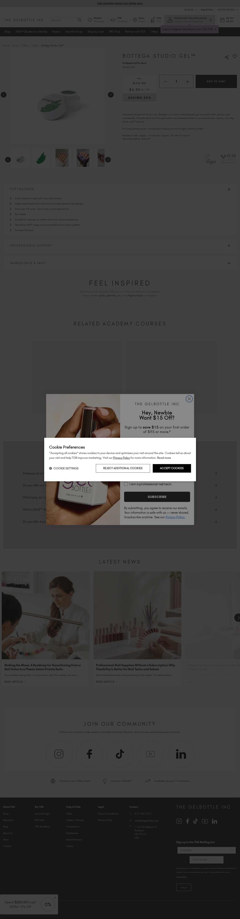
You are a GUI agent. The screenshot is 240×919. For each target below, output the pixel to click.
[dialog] (120, 459)
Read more (164, 458)
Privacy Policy (121, 458)
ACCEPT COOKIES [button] (172, 468)
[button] (64, 468)
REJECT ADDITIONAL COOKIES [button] (123, 468)
